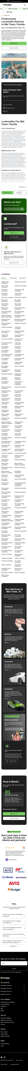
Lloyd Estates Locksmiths (5, 460)
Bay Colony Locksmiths (4, 300)
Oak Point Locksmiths (20, 479)
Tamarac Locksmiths (6, 558)
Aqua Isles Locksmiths (21, 285)
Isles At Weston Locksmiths (19, 426)
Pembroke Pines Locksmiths (19, 500)
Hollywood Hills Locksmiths (19, 422)
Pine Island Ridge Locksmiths (19, 504)
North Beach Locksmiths (18, 472)
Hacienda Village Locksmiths (19, 403)
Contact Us (4, 1006)
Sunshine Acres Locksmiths (19, 555)
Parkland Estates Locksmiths (5, 496)
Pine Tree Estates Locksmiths (6, 508)
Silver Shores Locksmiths (18, 547)
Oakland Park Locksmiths (5, 483)
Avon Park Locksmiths (20, 297)
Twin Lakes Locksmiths (18, 561)
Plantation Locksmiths (20, 507)
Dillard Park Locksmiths (18, 370)
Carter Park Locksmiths (18, 328)
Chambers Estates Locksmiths (19, 332)
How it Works (4, 1034)
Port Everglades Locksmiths (5, 524)
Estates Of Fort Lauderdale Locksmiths (18, 383)
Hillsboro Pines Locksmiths (5, 419)
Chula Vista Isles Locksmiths (19, 335)
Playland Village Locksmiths (19, 512)
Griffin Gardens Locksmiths (5, 403)
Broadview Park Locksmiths (5, 320)
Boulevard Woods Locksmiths (19, 312)
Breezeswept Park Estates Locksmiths (6, 316)
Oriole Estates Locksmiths (5, 489)
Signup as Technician (6, 1020)
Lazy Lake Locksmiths (20, 453)
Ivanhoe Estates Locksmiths (5, 430)
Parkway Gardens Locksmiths (19, 496)
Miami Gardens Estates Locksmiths (20, 464)
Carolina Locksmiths (6, 327)
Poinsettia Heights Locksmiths (6, 516)
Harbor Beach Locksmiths (5, 411)
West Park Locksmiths (7, 572)
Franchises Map (5, 1004)
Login (2, 1045)
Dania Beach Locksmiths (4, 367)
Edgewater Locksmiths (4, 378)
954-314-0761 (15, 48)
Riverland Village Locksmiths (6, 535)
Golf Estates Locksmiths (18, 399)
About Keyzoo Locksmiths (7, 1002)
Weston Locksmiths (20, 572)
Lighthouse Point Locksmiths (19, 456)
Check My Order (5, 1043)
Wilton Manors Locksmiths (5, 575)
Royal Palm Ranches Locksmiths (7, 543)
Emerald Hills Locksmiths (5, 382)
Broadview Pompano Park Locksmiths (20, 320)
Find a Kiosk (4, 1032)
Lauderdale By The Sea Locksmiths (6, 442)
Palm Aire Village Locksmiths (6, 493)
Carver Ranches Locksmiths (5, 332)
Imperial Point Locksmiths (5, 426)
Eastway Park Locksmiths (18, 374)
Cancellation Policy (14, 1064)
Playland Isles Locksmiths (5, 512)
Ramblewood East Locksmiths (6, 528)
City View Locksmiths (7, 339)
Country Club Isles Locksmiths (19, 359)
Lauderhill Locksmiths (7, 453)
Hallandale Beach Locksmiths (19, 407)
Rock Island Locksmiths (18, 535)
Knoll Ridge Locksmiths (4, 434)
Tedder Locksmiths (20, 558)
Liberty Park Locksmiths (4, 456)
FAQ (2, 1008)
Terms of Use (19, 1060)
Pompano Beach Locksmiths (19, 516)
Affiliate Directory (5, 1036)
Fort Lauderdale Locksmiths (19, 391)
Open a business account (7, 1022)
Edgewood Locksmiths (18, 378)
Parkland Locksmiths (20, 492)
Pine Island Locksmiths (4, 504)
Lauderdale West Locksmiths (5, 450)
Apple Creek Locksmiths (4, 286)
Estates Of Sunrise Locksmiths (6, 387)
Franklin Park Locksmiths (5, 395)
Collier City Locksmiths (18, 343)
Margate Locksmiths (20, 459)
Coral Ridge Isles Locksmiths (19, 355)
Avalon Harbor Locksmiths (18, 294)
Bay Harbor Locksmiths (18, 300)
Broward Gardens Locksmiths (6, 324)
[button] (14, 915)
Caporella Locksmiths (20, 323)
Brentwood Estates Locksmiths (20, 316)
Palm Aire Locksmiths (20, 488)
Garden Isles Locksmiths (18, 395)
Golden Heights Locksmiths (5, 399)
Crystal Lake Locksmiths (4, 363)
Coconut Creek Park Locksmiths (6, 343)
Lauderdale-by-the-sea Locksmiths (20, 450)
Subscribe (14, 968)
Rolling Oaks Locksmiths (4, 539)
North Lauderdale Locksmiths (19, 476)
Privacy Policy (4, 1064)
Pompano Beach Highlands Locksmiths (7, 520)
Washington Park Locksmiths (5, 569)
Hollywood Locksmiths (21, 418)
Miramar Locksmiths (20, 467)
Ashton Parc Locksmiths (4, 294)
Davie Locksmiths (19, 366)
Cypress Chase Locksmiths (19, 363)
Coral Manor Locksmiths (18, 351)
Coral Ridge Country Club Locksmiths (6, 355)
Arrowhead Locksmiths (4, 290)
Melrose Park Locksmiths (4, 464)
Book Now (8, 192)
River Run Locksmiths (20, 531)
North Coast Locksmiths (4, 476)
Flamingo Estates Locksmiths (6, 391)
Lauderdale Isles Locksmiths (5, 446)
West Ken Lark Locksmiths (18, 569)
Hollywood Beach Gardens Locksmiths (6, 422)
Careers (3, 1024)
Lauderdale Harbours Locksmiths (20, 442)
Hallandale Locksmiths (4, 407)
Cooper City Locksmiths (18, 347)
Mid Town (9, 12)
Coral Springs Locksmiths (5, 359)
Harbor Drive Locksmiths (18, 411)
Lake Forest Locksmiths (18, 434)
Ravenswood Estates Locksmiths (20, 528)
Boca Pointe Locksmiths (18, 304)
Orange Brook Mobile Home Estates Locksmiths (20, 484)
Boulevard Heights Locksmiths (6, 312)
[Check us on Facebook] (1, 1057)
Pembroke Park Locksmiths (5, 500)
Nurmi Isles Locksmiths (4, 479)
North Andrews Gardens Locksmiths (6, 472)
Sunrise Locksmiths (6, 554)
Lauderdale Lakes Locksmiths (19, 446)
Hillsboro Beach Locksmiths (19, 415)
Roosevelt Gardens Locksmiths (20, 539)
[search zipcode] (22, 209)
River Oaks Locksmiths (4, 531)
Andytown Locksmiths (20, 282)
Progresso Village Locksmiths (19, 524)
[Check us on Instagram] (4, 1057)
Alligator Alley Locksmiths (5, 282)
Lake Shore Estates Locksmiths (6, 438)
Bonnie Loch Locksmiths (4, 308)
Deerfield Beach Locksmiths (5, 370)
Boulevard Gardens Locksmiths (20, 308)
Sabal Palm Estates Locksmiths (20, 543)
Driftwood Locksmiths (7, 374)
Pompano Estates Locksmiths (19, 520)
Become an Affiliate (6, 1018)
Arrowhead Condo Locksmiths (19, 290)
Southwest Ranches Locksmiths (6, 551)
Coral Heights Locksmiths (5, 351)
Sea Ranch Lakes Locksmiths (6, 547)
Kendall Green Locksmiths (18, 430)
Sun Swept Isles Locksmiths (19, 551)
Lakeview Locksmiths (20, 437)
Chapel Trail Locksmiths (4, 335)
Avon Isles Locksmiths (7, 297)
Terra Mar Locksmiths (7, 561)
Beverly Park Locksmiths (4, 304)
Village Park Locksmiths (18, 565)
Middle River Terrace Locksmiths (6, 468)
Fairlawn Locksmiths (20, 387)
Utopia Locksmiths (6, 564)
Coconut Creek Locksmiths (19, 339)
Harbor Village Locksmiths (5, 415)
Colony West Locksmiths (4, 347)
